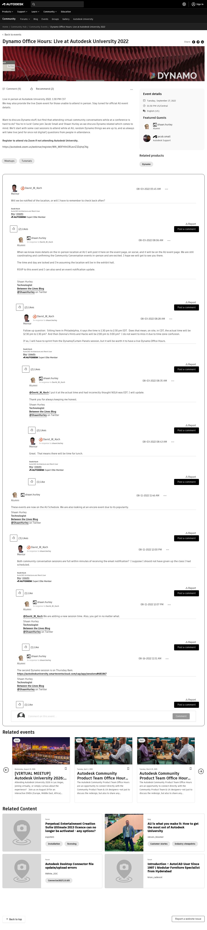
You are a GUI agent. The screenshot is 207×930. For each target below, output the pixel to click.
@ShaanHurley (26, 292)
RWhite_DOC (51, 873)
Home (5, 26)
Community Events (38, 26)
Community (9, 19)
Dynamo (146, 164)
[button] (32, 89)
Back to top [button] (15, 919)
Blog (35, 19)
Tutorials (27, 161)
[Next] (199, 769)
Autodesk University (83, 19)
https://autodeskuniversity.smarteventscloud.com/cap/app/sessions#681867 (62, 674)
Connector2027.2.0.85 (59, 880)
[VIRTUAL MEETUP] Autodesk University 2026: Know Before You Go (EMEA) (41, 776)
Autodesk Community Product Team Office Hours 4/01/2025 (102, 776)
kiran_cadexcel (155, 877)
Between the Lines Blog (30, 288)
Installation (54, 843)
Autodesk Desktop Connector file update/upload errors (69, 866)
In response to (40, 242)
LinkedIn (19, 214)
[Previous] (7, 771)
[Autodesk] (12, 4)
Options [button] (131, 89)
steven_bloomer (156, 837)
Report (192, 224)
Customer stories (158, 843)
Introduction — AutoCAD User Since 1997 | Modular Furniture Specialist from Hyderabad (174, 867)
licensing (71, 843)
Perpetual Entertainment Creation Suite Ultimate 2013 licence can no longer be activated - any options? (70, 827)
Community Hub (19, 26)
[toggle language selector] (184, 4)
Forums (24, 19)
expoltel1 (49, 837)
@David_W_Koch (39, 392)
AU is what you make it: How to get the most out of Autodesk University (173, 827)
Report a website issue (188, 919)
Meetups (9, 161)
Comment (181, 716)
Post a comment (186, 229)
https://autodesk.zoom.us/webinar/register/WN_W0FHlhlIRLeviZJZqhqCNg (45, 147)
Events (45, 19)
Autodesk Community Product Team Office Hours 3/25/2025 (165, 776)
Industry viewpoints (185, 843)
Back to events (13, 34)
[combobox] (57, 4)
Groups (55, 19)
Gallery (66, 19)
